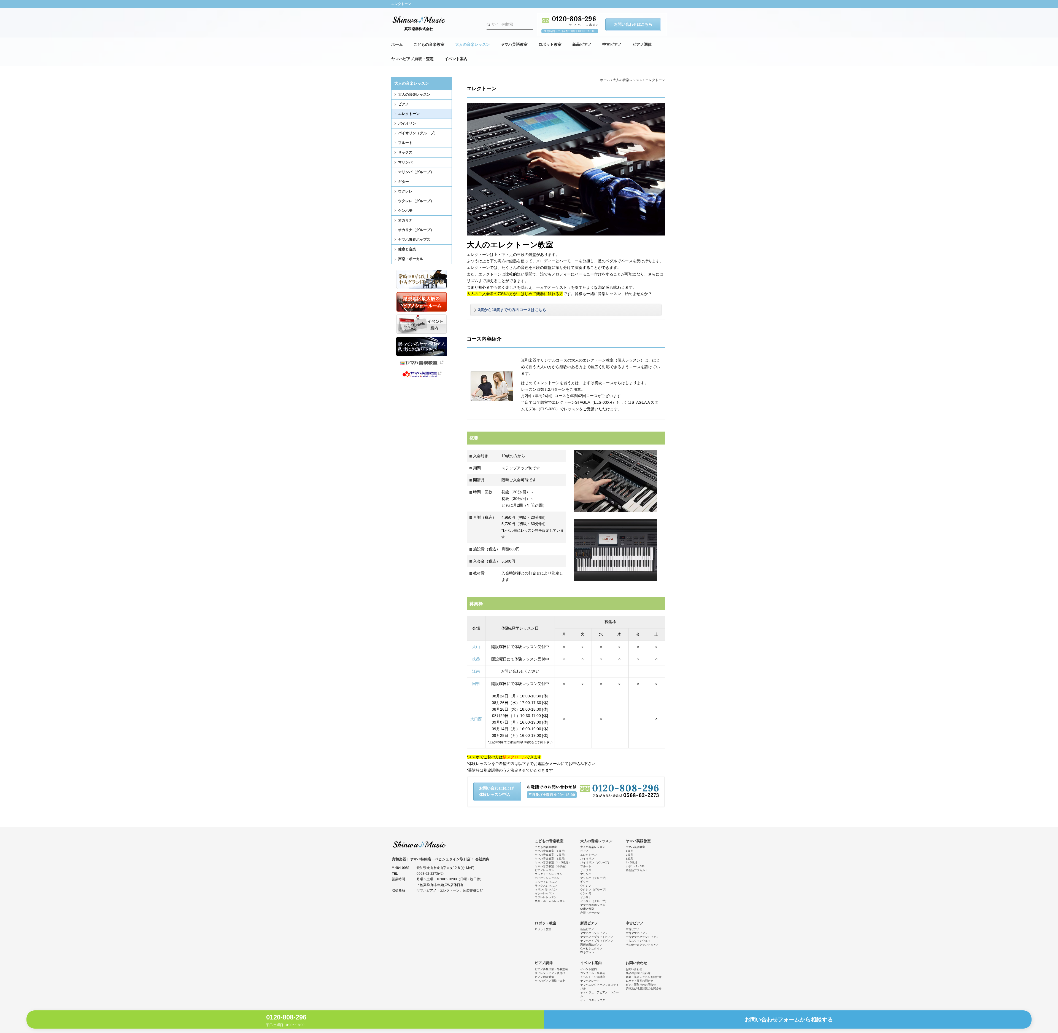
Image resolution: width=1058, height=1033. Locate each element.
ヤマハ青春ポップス (414, 239)
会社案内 (482, 859)
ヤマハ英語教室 (514, 44)
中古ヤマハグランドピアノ (642, 936)
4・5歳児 (631, 862)
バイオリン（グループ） (418, 133)
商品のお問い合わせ (638, 973)
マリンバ (405, 162)
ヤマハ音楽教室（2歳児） (551, 854)
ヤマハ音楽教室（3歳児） (551, 858)
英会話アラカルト (637, 870)
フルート (405, 143)
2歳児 (629, 854)
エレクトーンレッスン (548, 874)
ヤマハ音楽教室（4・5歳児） (553, 862)
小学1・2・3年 (635, 866)
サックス (405, 152)
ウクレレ (405, 191)
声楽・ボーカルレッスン (550, 901)
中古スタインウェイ (638, 940)
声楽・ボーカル (410, 259)
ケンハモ (405, 210)
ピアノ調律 (642, 44)
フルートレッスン (546, 881)
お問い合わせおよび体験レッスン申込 (496, 791)
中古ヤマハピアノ (637, 933)
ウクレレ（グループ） (416, 201)
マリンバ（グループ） (416, 172)
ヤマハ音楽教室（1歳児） (551, 850)
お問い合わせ (636, 963)
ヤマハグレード (590, 980)
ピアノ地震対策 (544, 976)
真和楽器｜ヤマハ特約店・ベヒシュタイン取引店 (419, 844)
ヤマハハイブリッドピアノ (596, 940)
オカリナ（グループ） (416, 230)
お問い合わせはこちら (633, 24)
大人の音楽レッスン (472, 44)
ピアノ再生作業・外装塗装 (551, 969)
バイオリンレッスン (547, 877)
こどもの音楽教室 (429, 44)
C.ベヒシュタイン (591, 948)
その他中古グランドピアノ (642, 944)
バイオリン (407, 123)
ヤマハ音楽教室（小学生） (551, 866)
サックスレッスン (546, 885)
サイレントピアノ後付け (550, 973)
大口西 (476, 719)
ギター (403, 182)
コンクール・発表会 (592, 973)
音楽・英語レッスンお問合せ (644, 976)
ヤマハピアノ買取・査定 (412, 59)
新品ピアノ (582, 44)
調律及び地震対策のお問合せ (644, 988)
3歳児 (629, 858)
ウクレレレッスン (546, 897)
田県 (476, 683)
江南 (476, 671)
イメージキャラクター (594, 1000)
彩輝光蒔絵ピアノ (591, 944)
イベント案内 (456, 59)
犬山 (476, 646)
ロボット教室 (550, 44)
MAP (469, 868)
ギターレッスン (544, 893)
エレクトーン (409, 114)
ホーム (397, 44)
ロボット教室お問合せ (639, 980)
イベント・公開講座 (592, 976)
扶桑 (476, 659)
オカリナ (405, 220)
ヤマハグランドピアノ (594, 933)
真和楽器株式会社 (418, 29)
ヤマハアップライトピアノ (596, 936)
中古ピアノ (612, 44)
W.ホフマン (587, 952)
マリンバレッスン (546, 889)
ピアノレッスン (544, 870)
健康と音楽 (407, 249)
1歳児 (629, 850)
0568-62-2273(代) (430, 874)
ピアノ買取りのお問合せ (641, 984)
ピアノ (403, 104)
